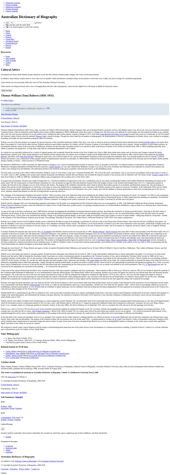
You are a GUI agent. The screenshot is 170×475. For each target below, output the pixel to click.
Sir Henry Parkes (104, 240)
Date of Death (11, 61)
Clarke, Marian (11, 351)
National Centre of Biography (26, 461)
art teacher (9, 446)
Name (8, 56)
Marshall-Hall (145, 240)
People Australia (11, 5)
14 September (6, 418)
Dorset (12, 408)
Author (8, 63)
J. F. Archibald (45, 232)
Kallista (3, 420)
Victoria (10, 420)
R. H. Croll (117, 319)
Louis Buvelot (105, 134)
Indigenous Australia (13, 7)
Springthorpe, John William (16, 353)
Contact (8, 35)
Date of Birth (10, 58)
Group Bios (10, 39)
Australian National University (53, 461)
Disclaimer (14, 469)
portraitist (9, 452)
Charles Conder (158, 175)
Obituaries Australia (13, 3)
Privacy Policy (24, 469)
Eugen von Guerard (121, 134)
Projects (8, 37)
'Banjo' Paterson (111, 232)
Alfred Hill (132, 240)
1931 (13, 418)
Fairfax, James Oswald (14, 356)
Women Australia (12, 9)
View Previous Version (9, 114)
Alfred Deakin (35, 285)
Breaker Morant (98, 232)
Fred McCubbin (149, 142)
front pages (12, 377)
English (8, 437)
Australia (17, 420)
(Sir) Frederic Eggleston (40, 311)
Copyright (4, 469)
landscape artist (11, 448)
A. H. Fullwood (10, 207)
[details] (19, 397)
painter (8, 450)
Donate (8, 48)
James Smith (42, 197)
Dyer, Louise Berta (12, 358)
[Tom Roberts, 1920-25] (10, 118)
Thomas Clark (41, 136)
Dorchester (5, 408)
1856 (10, 406)
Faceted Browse (11, 43)
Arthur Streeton (54, 167)
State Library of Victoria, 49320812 (14, 126)
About (8, 33)
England (18, 408)
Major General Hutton (119, 240)
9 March (4, 406)
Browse (8, 45)
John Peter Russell (26, 157)
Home (8, 31)
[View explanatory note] (3, 429)
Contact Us (35, 469)
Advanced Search (12, 41)
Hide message (6, 90)
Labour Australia (12, 11)
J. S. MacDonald (150, 264)
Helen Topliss (8, 100)
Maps (8, 65)
